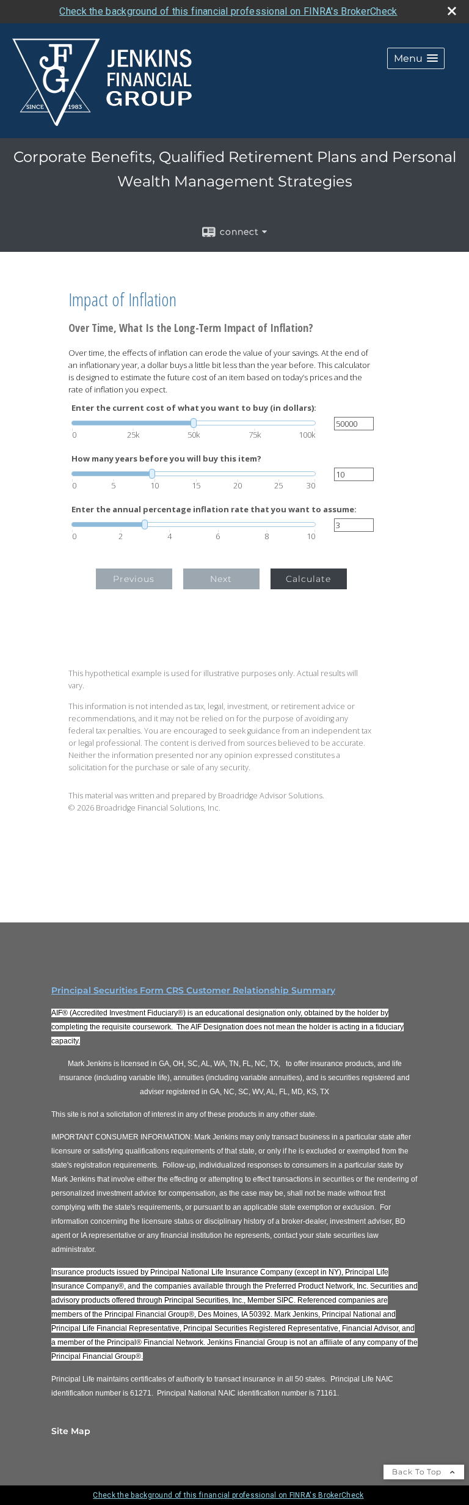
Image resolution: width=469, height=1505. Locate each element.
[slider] (193, 423)
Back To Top (418, 1471)
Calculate (308, 578)
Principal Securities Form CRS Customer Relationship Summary (193, 990)
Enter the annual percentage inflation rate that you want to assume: (214, 509)
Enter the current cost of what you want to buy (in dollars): (193, 408)
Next (221, 578)
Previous (134, 578)
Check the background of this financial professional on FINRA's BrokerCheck (228, 11)
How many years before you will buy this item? (166, 459)
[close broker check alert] (452, 11)
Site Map (70, 1431)
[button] (416, 58)
